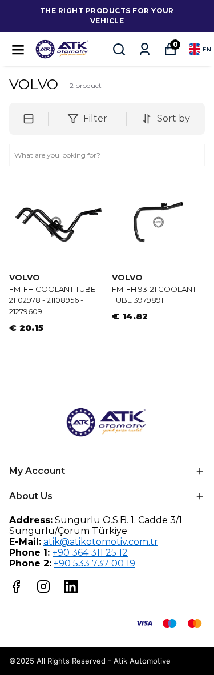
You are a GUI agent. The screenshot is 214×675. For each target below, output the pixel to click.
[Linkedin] (71, 586)
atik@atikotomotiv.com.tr (100, 541)
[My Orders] (145, 49)
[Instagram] (43, 586)
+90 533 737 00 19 (94, 563)
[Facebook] (16, 586)
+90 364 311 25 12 (90, 552)
